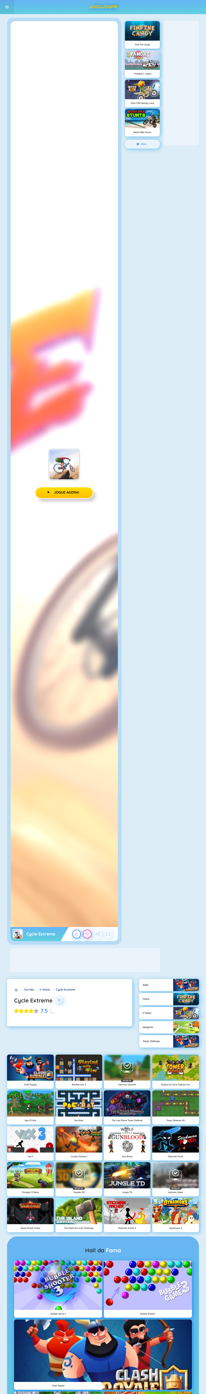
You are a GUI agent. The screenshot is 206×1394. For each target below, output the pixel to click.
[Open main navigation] (7, 7)
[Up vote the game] (76, 934)
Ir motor (45, 989)
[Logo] (103, 7)
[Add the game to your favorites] (59, 1000)
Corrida (29, 989)
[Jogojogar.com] (16, 990)
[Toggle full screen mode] (108, 934)
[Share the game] (97, 934)
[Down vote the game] (87, 934)
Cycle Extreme (65, 989)
